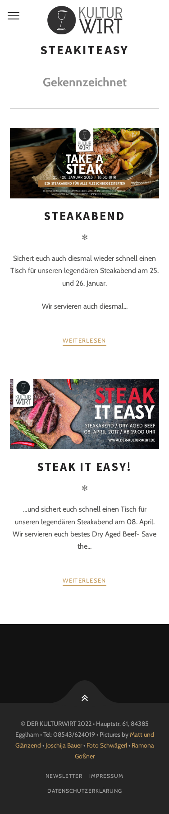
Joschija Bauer (64, 745)
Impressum (106, 775)
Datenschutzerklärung (84, 790)
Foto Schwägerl (107, 745)
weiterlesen (84, 340)
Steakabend (84, 215)
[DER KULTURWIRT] (84, 20)
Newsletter (64, 775)
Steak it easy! (84, 466)
